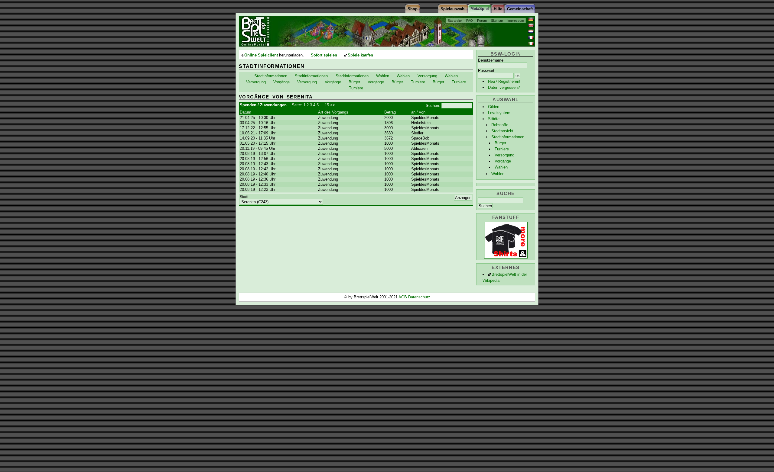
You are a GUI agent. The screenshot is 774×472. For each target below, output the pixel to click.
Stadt (244, 197)
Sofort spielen (324, 55)
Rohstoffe (499, 125)
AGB (403, 297)
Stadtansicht (502, 131)
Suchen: (433, 105)
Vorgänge (503, 161)
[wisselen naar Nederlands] (531, 31)
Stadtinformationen (507, 137)
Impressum (515, 20)
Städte (493, 119)
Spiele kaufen (360, 55)
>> (332, 105)
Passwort (486, 70)
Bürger (500, 143)
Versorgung (504, 155)
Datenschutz (419, 297)
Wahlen (501, 167)
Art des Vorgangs (333, 112)
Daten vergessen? (504, 87)
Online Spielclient (261, 55)
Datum (245, 112)
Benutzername (490, 60)
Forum (482, 20)
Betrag (390, 112)
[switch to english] (531, 25)
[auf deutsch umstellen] (531, 19)
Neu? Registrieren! (504, 81)
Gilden (493, 106)
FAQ (469, 20)
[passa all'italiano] (531, 43)
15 (327, 105)
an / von (418, 112)
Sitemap (497, 20)
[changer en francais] (531, 37)
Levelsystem (499, 113)
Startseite (455, 20)
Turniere (502, 149)
